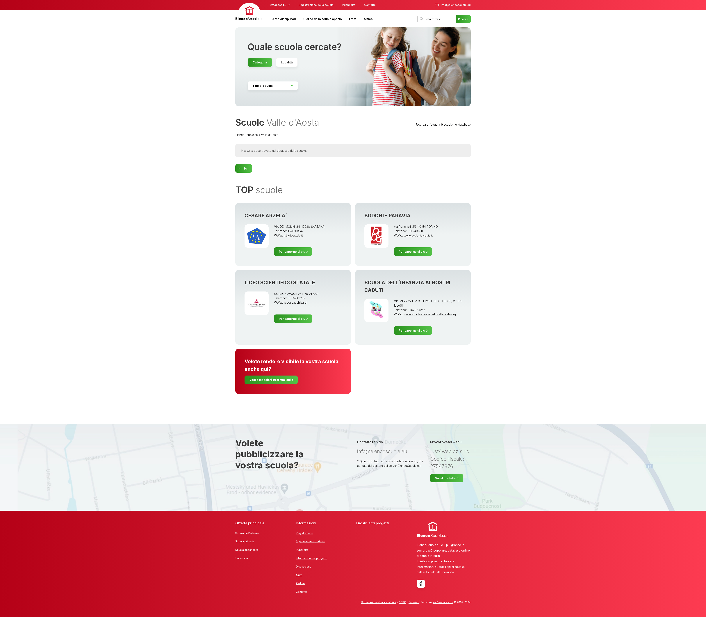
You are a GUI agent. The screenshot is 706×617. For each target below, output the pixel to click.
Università (241, 558)
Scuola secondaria (246, 550)
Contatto (370, 4)
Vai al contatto (445, 478)
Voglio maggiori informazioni (270, 380)
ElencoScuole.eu (246, 135)
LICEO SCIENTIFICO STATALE (280, 283)
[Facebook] (421, 584)
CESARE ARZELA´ (266, 216)
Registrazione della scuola (316, 4)
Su (245, 168)
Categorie (260, 62)
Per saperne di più (292, 251)
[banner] (249, 12)
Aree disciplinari (284, 19)
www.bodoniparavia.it (418, 235)
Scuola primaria (244, 541)
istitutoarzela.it (293, 235)
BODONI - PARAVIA (387, 216)
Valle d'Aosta (269, 135)
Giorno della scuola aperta (322, 19)
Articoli (369, 19)
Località (287, 62)
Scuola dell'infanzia (247, 533)
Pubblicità (348, 4)
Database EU (278, 4)
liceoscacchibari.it (295, 302)
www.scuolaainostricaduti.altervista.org (430, 314)
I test (352, 19)
